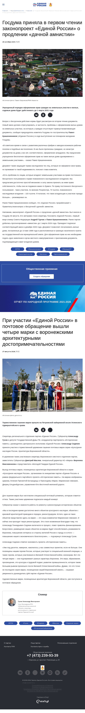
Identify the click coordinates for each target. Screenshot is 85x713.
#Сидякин (40, 623)
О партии (7, 643)
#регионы (43, 254)
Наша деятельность (17, 10)
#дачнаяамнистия (60, 254)
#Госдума (51, 249)
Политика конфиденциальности (42, 687)
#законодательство (25, 254)
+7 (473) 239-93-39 (42, 655)
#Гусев (25, 623)
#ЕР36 (17, 249)
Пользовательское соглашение (42, 685)
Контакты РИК (9, 646)
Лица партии (35, 643)
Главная (5, 10)
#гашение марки (72, 623)
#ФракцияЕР (66, 249)
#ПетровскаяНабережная (43, 628)
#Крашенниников (34, 249)
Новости (29, 10)
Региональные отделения (67, 643)
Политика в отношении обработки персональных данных (43, 689)
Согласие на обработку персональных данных (42, 691)
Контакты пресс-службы (40, 646)
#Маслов (55, 623)
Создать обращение (41, 276)
